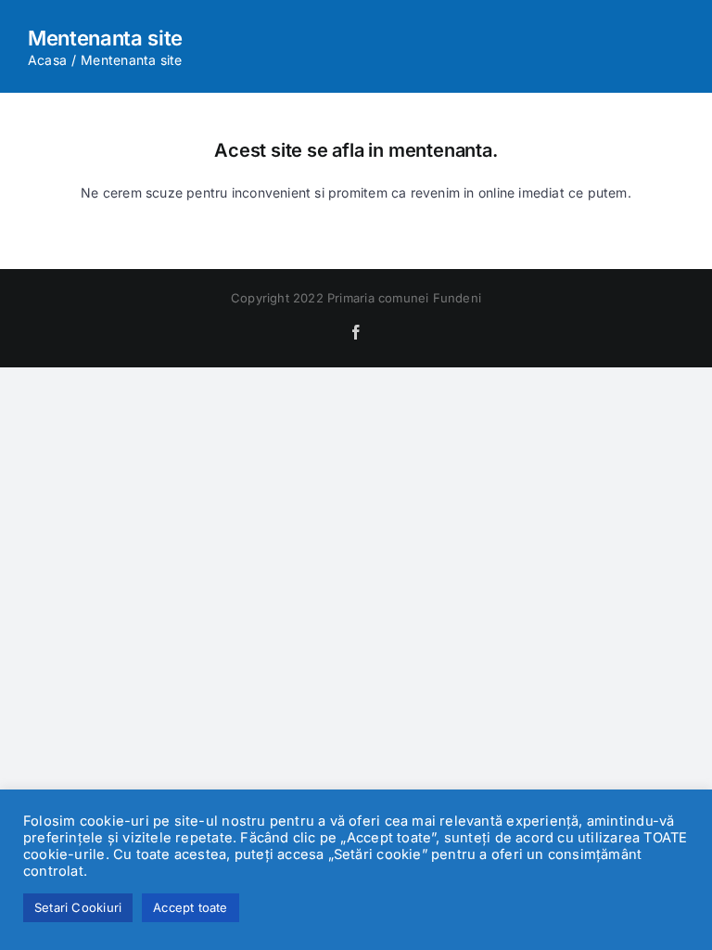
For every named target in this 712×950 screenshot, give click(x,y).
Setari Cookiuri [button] (77, 907)
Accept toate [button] (190, 907)
